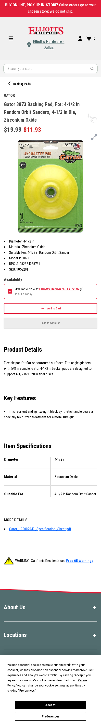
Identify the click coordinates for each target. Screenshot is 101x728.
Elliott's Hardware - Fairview (59, 289)
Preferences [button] (27, 690)
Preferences (51, 716)
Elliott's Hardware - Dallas (48, 44)
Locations (15, 635)
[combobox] (50, 68)
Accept (50, 705)
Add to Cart (54, 308)
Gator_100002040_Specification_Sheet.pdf (40, 529)
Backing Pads (22, 84)
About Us (14, 607)
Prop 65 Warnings (79, 561)
